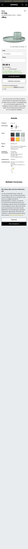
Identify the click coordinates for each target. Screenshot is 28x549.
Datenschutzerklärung (16, 215)
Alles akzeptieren (14, 224)
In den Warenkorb (14, 76)
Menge (4, 57)
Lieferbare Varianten (14, 81)
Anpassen (14, 219)
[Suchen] (22, 5)
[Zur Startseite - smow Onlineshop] (14, 5)
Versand (7, 69)
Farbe (3, 50)
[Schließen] (26, 1)
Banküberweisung (7, 87)
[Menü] (2, 5)
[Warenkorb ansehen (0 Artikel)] (26, 5)
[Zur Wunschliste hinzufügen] (25, 11)
